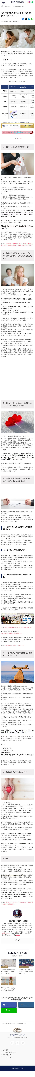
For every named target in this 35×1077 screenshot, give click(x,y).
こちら (18, 935)
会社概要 (5, 1050)
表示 (19, 138)
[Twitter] (19, 940)
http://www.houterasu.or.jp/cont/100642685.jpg (18, 627)
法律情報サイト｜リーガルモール (14, 645)
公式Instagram (6, 933)
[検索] (32, 1022)
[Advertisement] (17, 378)
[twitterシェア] (25, 19)
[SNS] (12, 1043)
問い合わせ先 (7, 1055)
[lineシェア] (32, 19)
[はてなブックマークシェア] (29, 19)
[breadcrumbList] (2, 6)
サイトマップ (7, 1057)
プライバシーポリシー (10, 1052)
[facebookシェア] (22, 19)
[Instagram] (16, 940)
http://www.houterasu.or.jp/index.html (11, 633)
